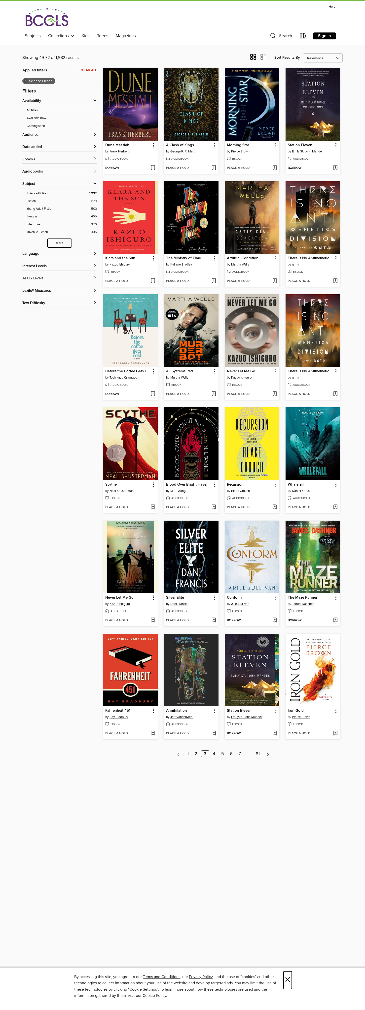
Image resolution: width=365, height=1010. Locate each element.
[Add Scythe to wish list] (153, 507)
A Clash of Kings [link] (180, 145)
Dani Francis (178, 604)
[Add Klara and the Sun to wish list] (153, 281)
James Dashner (303, 604)
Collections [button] (59, 36)
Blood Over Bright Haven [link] (187, 484)
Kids (86, 36)
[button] (280, 37)
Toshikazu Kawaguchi (124, 378)
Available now (36, 118)
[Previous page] (179, 754)
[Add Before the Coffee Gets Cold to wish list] (153, 394)
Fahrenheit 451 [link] (117, 711)
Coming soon (36, 126)
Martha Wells (240, 265)
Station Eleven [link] (300, 145)
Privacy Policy (201, 976)
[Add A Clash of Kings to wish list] (214, 168)
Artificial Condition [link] (242, 258)
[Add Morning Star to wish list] (274, 168)
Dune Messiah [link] (117, 145)
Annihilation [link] (176, 711)
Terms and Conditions (161, 976)
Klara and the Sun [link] (120, 258)
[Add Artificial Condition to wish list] (274, 281)
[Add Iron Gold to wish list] (335, 733)
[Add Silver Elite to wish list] (214, 620)
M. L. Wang (177, 491)
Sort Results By (287, 57)
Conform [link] (234, 597)
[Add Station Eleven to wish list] (335, 168)
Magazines (126, 36)
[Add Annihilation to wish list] (214, 733)
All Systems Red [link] (179, 371)
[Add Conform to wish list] (274, 620)
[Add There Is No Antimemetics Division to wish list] (335, 281)
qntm (295, 265)
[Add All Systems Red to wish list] (214, 394)
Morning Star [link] (238, 145)
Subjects (33, 36)
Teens (102, 36)
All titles (32, 110)
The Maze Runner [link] (302, 597)
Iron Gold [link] (296, 711)
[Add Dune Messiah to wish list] (153, 168)
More (59, 243)
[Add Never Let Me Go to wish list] (274, 394)
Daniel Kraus (301, 491)
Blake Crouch (240, 491)
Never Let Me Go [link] (241, 371)
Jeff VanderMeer (181, 717)
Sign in (324, 36)
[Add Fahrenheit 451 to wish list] (153, 733)
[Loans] (303, 37)
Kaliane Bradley (181, 265)
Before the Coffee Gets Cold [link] (128, 371)
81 (258, 754)
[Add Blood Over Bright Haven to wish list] (214, 507)
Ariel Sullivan (240, 604)
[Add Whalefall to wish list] (335, 507)
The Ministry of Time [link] (183, 258)
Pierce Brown (240, 151)
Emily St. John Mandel (307, 151)
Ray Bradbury (119, 717)
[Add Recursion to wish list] (274, 507)
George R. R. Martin (183, 151)
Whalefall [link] (296, 484)
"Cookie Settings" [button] (143, 989)
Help (332, 7)
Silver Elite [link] (175, 597)
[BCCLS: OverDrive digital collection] (47, 17)
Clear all (88, 70)
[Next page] (268, 754)
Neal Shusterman (122, 491)
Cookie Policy (154, 995)
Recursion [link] (235, 484)
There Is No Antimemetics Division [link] (310, 258)
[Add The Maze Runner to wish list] (335, 620)
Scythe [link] (111, 484)
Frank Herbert (119, 151)
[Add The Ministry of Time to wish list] (214, 281)
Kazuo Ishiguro (120, 265)
